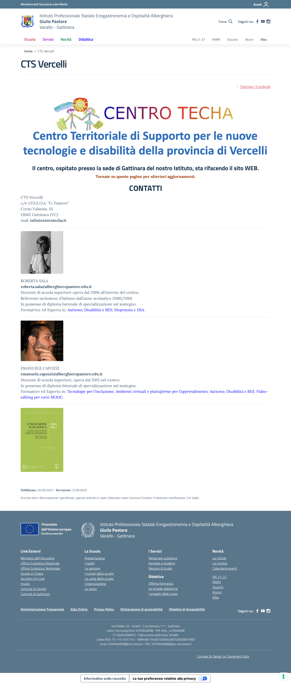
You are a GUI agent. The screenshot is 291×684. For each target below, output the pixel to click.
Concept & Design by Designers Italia (223, 656)
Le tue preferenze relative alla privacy (164, 678)
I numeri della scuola (99, 573)
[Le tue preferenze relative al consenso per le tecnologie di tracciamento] (283, 676)
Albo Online (79, 609)
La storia (91, 588)
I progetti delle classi (162, 593)
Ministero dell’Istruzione (37, 558)
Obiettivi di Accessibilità (187, 609)
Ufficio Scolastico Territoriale (40, 568)
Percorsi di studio (160, 568)
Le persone (92, 568)
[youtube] (263, 21)
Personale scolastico (162, 558)
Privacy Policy (104, 609)
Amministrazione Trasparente (42, 609)
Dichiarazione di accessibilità (141, 609)
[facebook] (257, 21)
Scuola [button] (29, 39)
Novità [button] (66, 39)
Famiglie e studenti (161, 563)
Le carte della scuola (99, 578)
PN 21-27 (198, 39)
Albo (264, 39)
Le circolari (219, 563)
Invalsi (25, 583)
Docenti (232, 39)
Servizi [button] (48, 39)
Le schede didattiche (163, 588)
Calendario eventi (224, 568)
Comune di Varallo (33, 588)
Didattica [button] (86, 39)
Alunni (249, 39)
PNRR (216, 39)
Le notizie (219, 558)
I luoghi (90, 563)
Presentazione (95, 558)
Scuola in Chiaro (32, 573)
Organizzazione (95, 583)
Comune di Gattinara (35, 593)
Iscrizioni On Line (33, 578)
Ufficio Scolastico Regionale (40, 563)
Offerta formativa (160, 583)
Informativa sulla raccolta (105, 678)
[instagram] (268, 21)
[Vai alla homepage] (27, 21)
